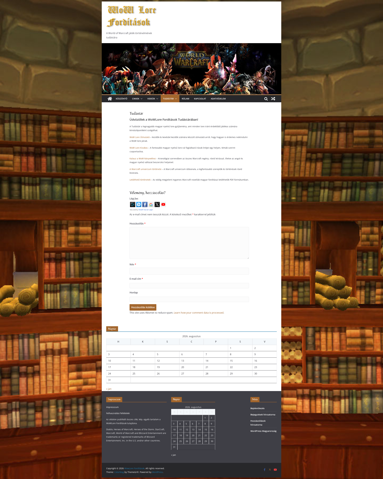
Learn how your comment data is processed (199, 312)
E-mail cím (136, 278)
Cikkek (135, 98)
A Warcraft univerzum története (145, 169)
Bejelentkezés (257, 408)
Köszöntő (121, 98)
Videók (151, 98)
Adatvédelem (218, 98)
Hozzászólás (138, 223)
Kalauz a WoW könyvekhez (143, 158)
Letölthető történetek (140, 179)
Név (133, 264)
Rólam (185, 98)
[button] (141, 99)
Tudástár (168, 98)
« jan (108, 388)
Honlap (134, 292)
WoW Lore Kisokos (139, 147)
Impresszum (112, 407)
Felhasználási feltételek (118, 413)
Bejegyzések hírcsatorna (262, 414)
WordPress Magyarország (263, 431)
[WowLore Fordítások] (191, 45)
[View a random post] (273, 98)
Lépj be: (134, 198)
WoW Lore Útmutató (140, 137)
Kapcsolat (200, 98)
